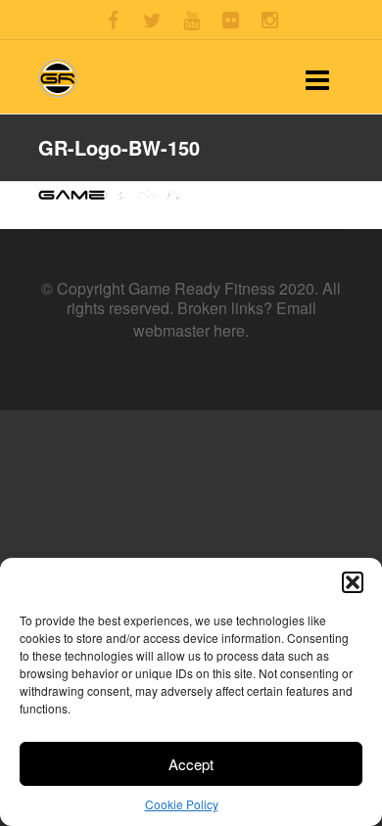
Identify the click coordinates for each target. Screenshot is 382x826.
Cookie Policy (181, 804)
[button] (352, 582)
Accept (191, 764)
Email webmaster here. (224, 319)
